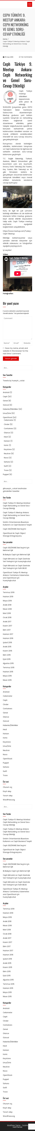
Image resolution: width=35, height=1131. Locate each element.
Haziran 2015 (8, 672)
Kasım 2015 (7, 651)
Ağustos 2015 (8, 663)
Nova (6, 458)
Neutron (7, 453)
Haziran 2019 (8, 596)
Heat (6, 437)
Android (6, 392)
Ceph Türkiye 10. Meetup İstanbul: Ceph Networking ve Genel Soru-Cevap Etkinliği (16, 506)
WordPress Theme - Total (16, 1125)
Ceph (5, 396)
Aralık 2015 (7, 646)
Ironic (6, 445)
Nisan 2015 (7, 680)
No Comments (26, 57)
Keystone (8, 449)
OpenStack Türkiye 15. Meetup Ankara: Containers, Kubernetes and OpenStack (16, 575)
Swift (6, 466)
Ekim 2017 (7, 630)
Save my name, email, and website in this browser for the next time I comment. (15, 351)
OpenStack (7, 417)
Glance (7, 432)
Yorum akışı (7, 795)
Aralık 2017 (7, 621)
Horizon (7, 441)
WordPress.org (9, 800)
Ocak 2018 (7, 617)
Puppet (6, 474)
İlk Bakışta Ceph (9, 554)
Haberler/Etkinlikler (10, 409)
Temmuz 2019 (8, 592)
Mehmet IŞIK (8, 550)
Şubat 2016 (7, 642)
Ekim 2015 (7, 655)
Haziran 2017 (8, 634)
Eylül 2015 (6, 659)
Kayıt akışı (7, 791)
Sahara (7, 462)
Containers (8, 428)
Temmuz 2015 (8, 667)
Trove (6, 470)
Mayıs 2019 (7, 601)
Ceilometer (8, 420)
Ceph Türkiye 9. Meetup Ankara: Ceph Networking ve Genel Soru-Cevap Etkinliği (16, 515)
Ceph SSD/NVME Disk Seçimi (14, 529)
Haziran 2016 (8, 638)
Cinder (6, 424)
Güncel (6, 405)
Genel (5, 401)
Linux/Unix (7, 413)
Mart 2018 (7, 613)
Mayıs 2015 (7, 676)
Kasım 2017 (7, 626)
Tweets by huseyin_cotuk (13, 380)
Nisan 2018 (7, 609)
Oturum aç (7, 787)
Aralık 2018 (7, 605)
